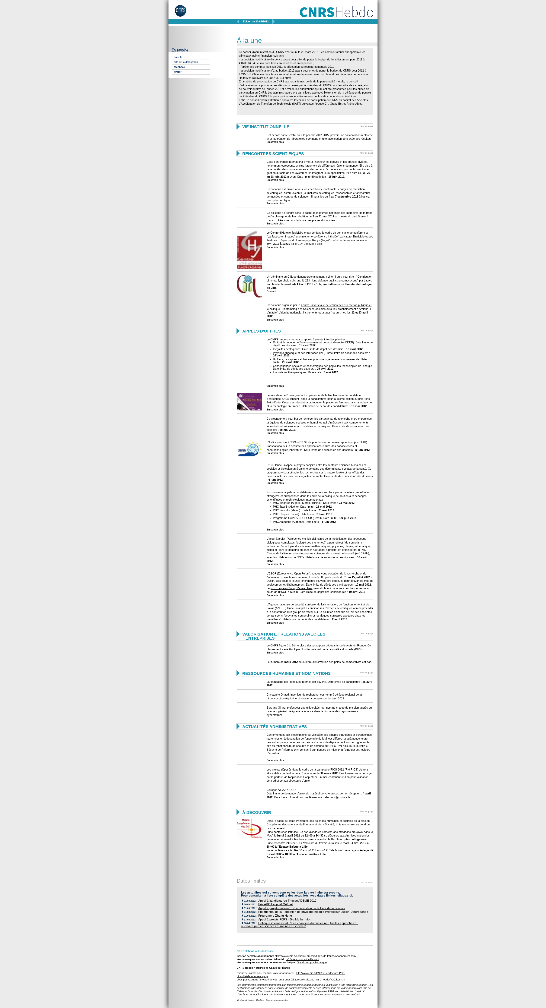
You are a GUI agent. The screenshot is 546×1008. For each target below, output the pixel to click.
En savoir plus (275, 142)
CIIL (290, 276)
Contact (271, 291)
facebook (179, 67)
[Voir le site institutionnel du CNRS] (184, 12)
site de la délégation (186, 62)
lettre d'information (316, 662)
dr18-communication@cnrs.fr (302, 959)
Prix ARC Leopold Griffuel (275, 904)
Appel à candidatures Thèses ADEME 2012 (287, 900)
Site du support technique (312, 962)
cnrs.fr (178, 57)
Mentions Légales (245, 1000)
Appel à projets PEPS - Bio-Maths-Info (284, 919)
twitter (178, 71)
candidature (353, 681)
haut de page (366, 126)
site (269, 745)
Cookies (260, 1000)
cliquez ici (344, 895)
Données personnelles (277, 1000)
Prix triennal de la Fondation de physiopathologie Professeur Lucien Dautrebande (313, 911)
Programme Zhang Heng (275, 915)
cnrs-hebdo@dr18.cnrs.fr (330, 979)
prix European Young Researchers (291, 588)
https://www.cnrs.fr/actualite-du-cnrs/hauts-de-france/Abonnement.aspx (315, 956)
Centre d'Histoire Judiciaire (286, 232)
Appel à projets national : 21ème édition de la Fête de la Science (301, 908)
